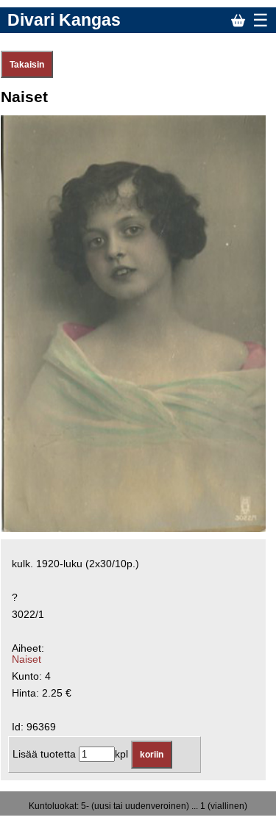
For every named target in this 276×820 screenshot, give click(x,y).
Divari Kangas (64, 19)
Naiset (26, 659)
